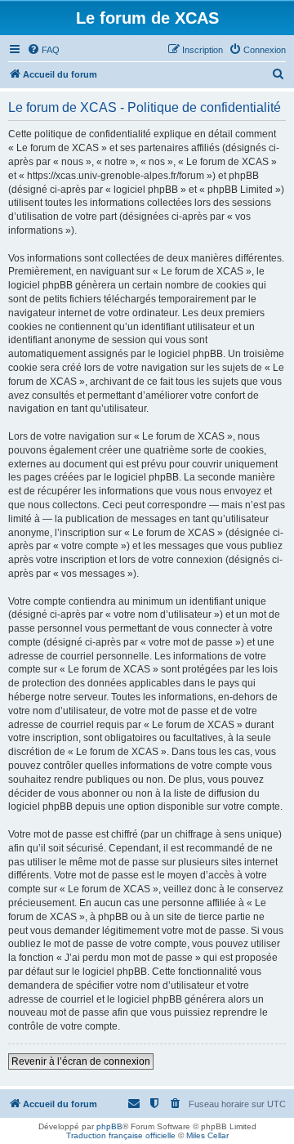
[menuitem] (43, 50)
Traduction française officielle (121, 1135)
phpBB (109, 1126)
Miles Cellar (207, 1135)
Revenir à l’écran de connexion (80, 1061)
